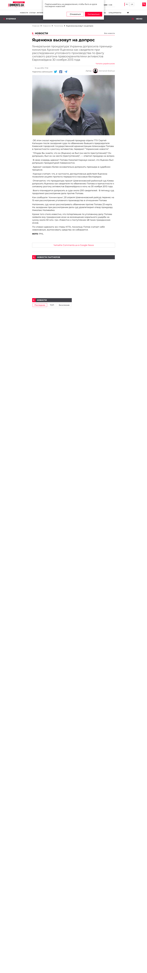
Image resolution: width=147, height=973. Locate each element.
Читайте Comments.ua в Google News (74, 245)
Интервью (41, 13)
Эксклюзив (64, 305)
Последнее (39, 305)
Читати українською (105, 64)
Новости (24, 13)
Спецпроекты (115, 13)
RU (127, 4)
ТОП (52, 305)
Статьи (32, 13)
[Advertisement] (73, 275)
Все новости (109, 33)
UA (132, 4)
